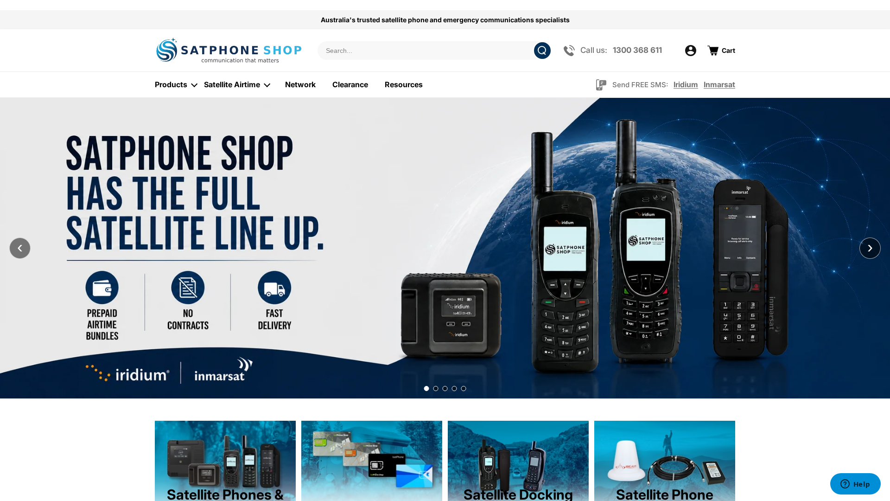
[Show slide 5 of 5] (463, 388)
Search (542, 50)
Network (300, 84)
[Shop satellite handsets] (445, 248)
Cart (728, 50)
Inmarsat (719, 84)
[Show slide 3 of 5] (445, 388)
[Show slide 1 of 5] (426, 388)
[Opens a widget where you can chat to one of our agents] (855, 484)
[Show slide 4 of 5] (454, 388)
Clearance (350, 84)
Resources (404, 84)
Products (171, 84)
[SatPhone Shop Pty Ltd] (230, 50)
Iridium (686, 84)
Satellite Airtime (232, 84)
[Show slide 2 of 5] (436, 388)
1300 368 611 (637, 50)
